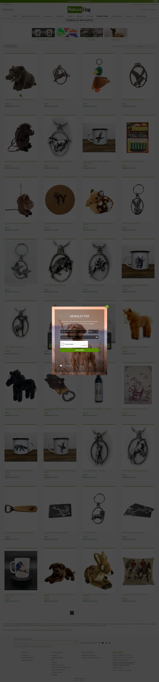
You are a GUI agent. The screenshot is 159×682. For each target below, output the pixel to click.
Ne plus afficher (66, 365)
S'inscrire (79, 350)
